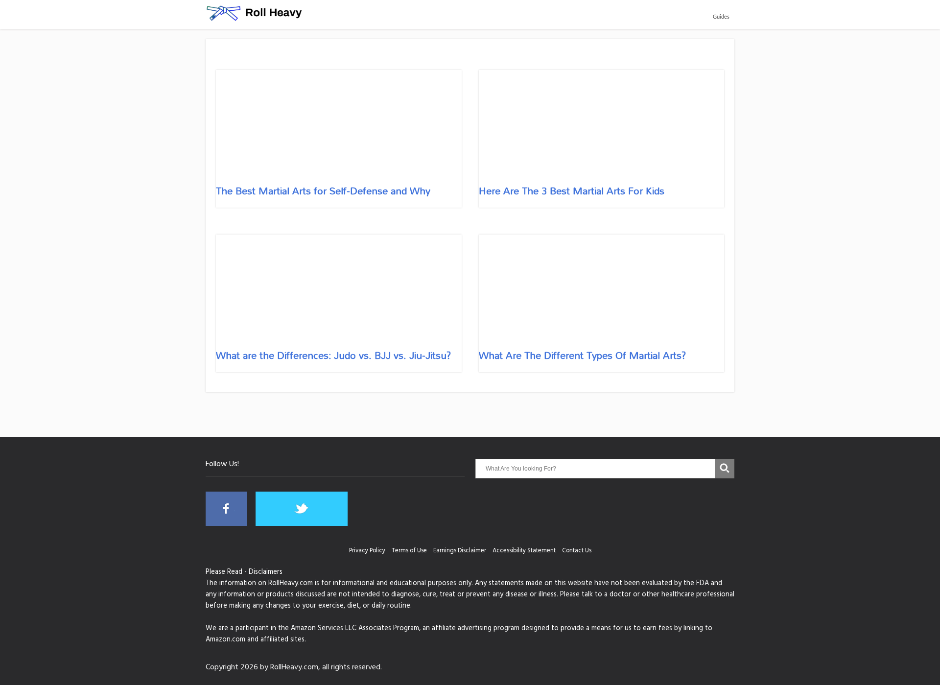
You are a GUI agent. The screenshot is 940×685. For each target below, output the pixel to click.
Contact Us (576, 551)
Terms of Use (409, 551)
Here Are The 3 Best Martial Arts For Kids (571, 190)
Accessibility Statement (524, 551)
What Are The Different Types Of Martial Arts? (582, 355)
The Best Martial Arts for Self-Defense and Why (323, 190)
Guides (721, 17)
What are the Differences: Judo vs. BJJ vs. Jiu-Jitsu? (333, 355)
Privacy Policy (367, 551)
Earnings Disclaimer (459, 551)
